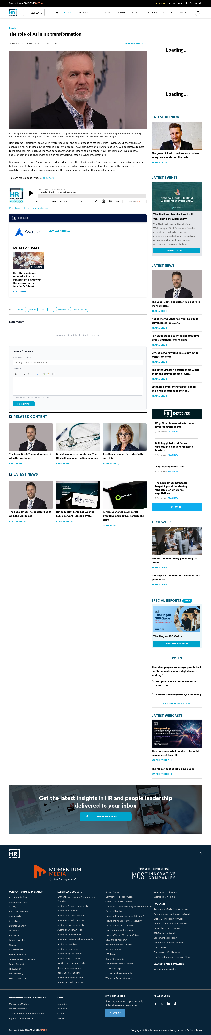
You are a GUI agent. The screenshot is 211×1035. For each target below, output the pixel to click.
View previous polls (175, 703)
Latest (43, 309)
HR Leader (14, 935)
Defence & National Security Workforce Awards (129, 906)
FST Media (14, 931)
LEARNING (121, 12)
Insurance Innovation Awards (120, 930)
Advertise (62, 1009)
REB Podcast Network (164, 933)
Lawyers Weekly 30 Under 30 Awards (124, 935)
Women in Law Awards (165, 892)
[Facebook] (155, 1003)
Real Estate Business (19, 955)
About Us (62, 1004)
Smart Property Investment (22, 959)
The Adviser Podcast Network (168, 943)
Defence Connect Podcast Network (171, 924)
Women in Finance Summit (119, 978)
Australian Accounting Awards (72, 906)
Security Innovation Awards (119, 964)
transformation (80, 309)
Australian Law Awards (68, 944)
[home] (13, 12)
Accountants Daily (18, 897)
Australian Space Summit (69, 959)
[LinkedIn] (168, 1003)
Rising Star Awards (115, 959)
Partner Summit (113, 949)
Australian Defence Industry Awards (75, 939)
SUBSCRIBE (115, 1013)
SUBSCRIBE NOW (107, 817)
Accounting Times (18, 902)
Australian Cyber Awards (69, 930)
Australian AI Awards (67, 911)
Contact (61, 1014)
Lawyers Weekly (17, 940)
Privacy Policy (169, 1030)
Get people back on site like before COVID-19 (177, 684)
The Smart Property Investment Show (172, 957)
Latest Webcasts (167, 716)
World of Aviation (18, 978)
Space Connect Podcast (165, 938)
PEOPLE (67, 12)
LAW (107, 12)
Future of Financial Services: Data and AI (125, 916)
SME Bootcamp (113, 969)
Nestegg (13, 945)
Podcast (32, 309)
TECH (96, 12)
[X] (162, 1003)
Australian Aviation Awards (70, 916)
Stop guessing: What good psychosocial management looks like (175, 753)
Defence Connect (17, 926)
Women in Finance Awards (119, 973)
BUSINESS (136, 12)
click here (48, 178)
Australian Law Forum (68, 949)
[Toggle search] (198, 12)
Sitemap (61, 1018)
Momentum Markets (19, 1004)
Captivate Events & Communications (27, 1014)
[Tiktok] (175, 1003)
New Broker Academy (116, 940)
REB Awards (111, 954)
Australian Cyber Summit (69, 935)
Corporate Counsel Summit (119, 902)
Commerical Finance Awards (119, 897)
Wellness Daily (16, 974)
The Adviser (15, 969)
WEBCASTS (183, 12)
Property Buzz (16, 950)
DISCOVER (152, 12)
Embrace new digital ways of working (178, 695)
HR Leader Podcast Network (167, 928)
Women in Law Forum (164, 897)
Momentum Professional (166, 969)
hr (52, 309)
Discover (20, 309)
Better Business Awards (69, 968)
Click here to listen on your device (28, 208)
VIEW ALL (177, 507)
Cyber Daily (14, 921)
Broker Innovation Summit (70, 982)
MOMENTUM (32, 3)
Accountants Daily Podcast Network (172, 909)
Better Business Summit (68, 973)
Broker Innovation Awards (70, 978)
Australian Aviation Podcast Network (172, 914)
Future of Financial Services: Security (124, 921)
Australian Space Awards (69, 954)
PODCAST (167, 12)
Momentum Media (18, 1009)
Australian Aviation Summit (70, 920)
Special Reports (171, 601)
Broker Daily (15, 916)
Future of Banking (114, 911)
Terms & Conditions (191, 1030)
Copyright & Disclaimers (144, 1030)
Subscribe (160, 3)
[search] (201, 853)
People (12, 28)
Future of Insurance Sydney (119, 926)
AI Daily (12, 907)
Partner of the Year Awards (119, 945)
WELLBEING (83, 12)
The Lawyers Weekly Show (167, 952)
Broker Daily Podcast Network (168, 919)
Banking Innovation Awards (71, 963)
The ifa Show (160, 948)
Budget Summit (113, 892)
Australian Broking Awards (70, 925)
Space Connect (16, 964)
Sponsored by (63, 309)
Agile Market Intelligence (21, 1018)
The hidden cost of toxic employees (173, 769)
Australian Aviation (18, 912)
